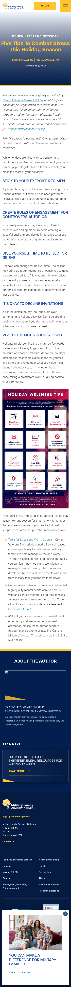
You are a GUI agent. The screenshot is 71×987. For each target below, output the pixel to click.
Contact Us (8, 841)
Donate (45, 6)
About (42, 878)
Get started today (19, 609)
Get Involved (45, 872)
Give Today (17, 973)
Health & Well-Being (49, 859)
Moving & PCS (10, 872)
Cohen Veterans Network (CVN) (22, 100)
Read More (17, 771)
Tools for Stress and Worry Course (30, 539)
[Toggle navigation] (65, 6)
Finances (7, 878)
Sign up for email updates (16, 816)
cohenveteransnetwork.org (28, 129)
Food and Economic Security (17, 859)
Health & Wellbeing (22, 60)
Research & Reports (49, 890)
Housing (6, 865)
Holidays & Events (48, 60)
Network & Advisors (49, 884)
